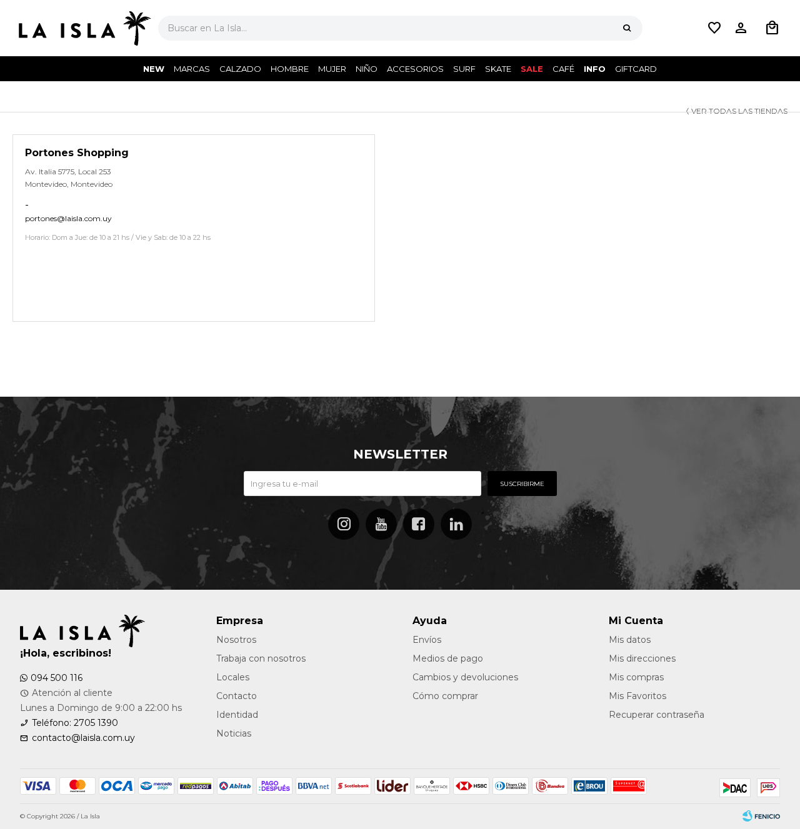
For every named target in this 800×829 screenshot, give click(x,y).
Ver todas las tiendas (739, 111)
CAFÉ (563, 69)
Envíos (426, 639)
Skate (498, 69)
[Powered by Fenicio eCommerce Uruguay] (761, 816)
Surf (464, 69)
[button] (626, 28)
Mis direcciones (642, 658)
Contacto (236, 696)
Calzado (240, 69)
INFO (595, 69)
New (153, 69)
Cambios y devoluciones (465, 677)
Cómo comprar (445, 696)
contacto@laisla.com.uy (83, 737)
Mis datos (630, 639)
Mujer (332, 69)
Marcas (192, 69)
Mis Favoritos (637, 696)
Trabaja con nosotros (261, 658)
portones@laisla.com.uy (68, 218)
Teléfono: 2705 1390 (75, 722)
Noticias (233, 733)
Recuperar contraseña (656, 714)
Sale (532, 69)
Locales (232, 677)
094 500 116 (56, 677)
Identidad (237, 714)
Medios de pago (447, 658)
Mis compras (636, 677)
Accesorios (415, 69)
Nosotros (236, 639)
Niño (367, 69)
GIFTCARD (636, 69)
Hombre (290, 69)
